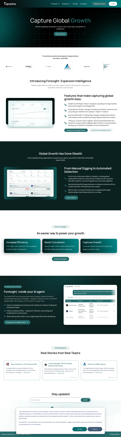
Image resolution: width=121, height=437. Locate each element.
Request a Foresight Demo (76, 130)
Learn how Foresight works (101, 130)
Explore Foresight (60, 259)
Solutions (65, 4)
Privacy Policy (114, 434)
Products (54, 4)
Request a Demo (99, 4)
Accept (79, 429)
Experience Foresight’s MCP (16, 322)
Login (113, 4)
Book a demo (60, 34)
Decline (95, 429)
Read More (27, 372)
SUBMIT (85, 400)
